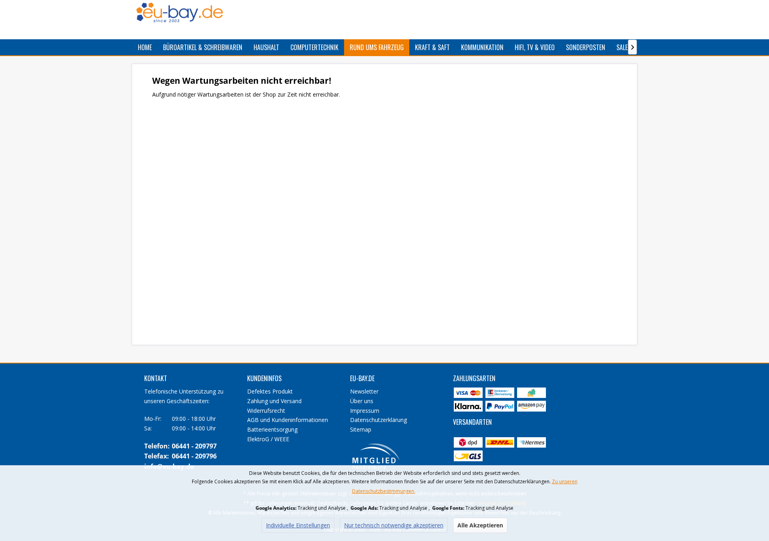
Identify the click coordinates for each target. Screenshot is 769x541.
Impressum (364, 410)
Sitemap (360, 429)
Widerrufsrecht (266, 410)
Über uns (361, 401)
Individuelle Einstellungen (298, 525)
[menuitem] (144, 47)
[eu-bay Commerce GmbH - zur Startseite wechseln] (179, 12)
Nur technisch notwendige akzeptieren (393, 525)
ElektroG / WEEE (268, 439)
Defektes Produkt (270, 391)
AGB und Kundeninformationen (287, 420)
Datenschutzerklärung (378, 420)
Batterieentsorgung (272, 429)
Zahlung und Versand (274, 401)
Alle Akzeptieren (480, 525)
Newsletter (364, 391)
